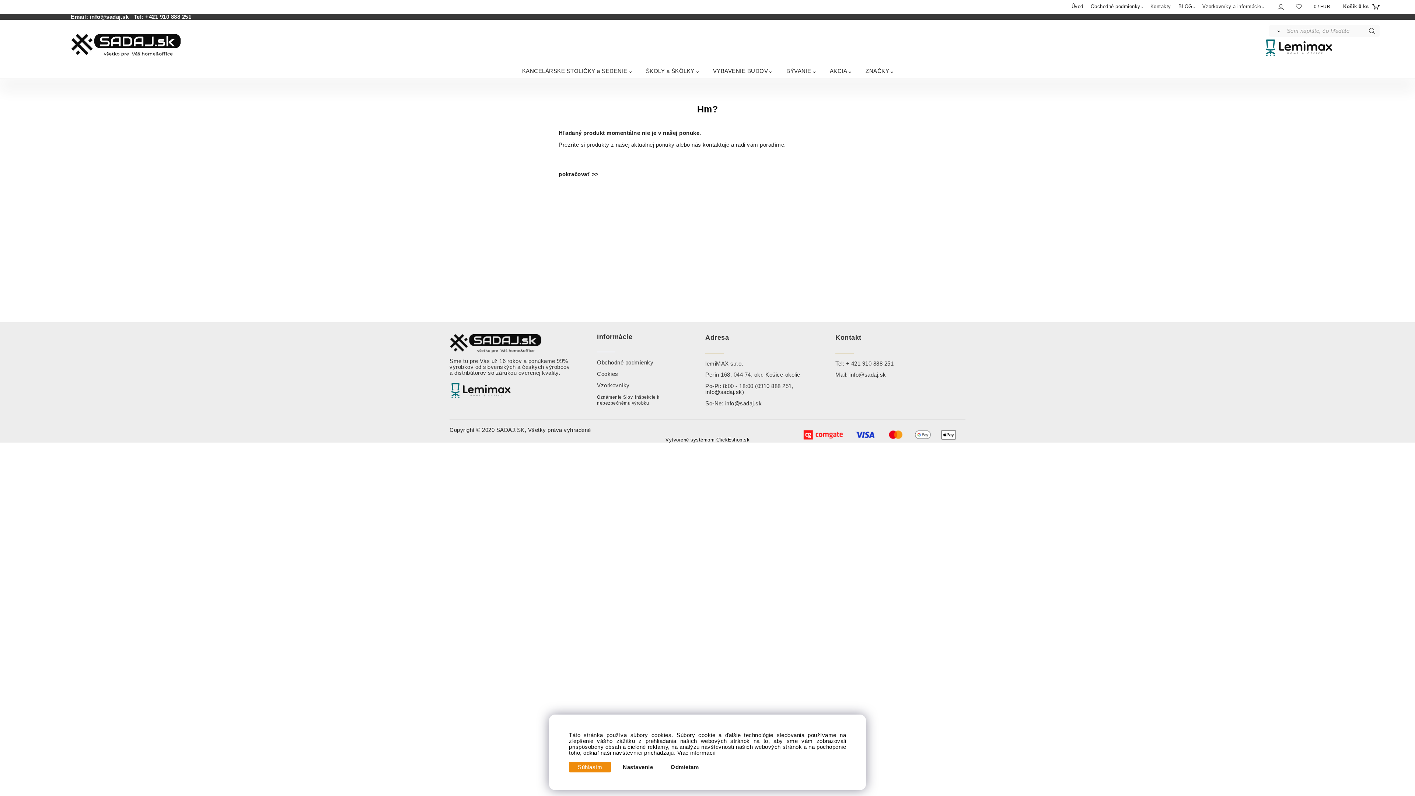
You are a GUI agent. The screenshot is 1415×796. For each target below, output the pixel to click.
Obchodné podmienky (1115, 6)
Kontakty (1160, 6)
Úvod (1077, 6)
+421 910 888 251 (168, 17)
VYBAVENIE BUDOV (740, 71)
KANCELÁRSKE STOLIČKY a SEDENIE (575, 71)
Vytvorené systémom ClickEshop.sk (707, 440)
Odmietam (685, 767)
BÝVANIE (798, 71)
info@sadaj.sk (111, 17)
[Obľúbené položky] (1299, 6)
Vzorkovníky (613, 385)
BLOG (1185, 6)
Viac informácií (696, 753)
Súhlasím (590, 767)
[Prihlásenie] (1280, 6)
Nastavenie (638, 767)
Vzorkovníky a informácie (1231, 6)
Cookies (607, 374)
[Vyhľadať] (1277, 31)
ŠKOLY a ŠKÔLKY (670, 71)
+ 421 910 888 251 (870, 364)
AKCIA (839, 71)
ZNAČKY (877, 71)
